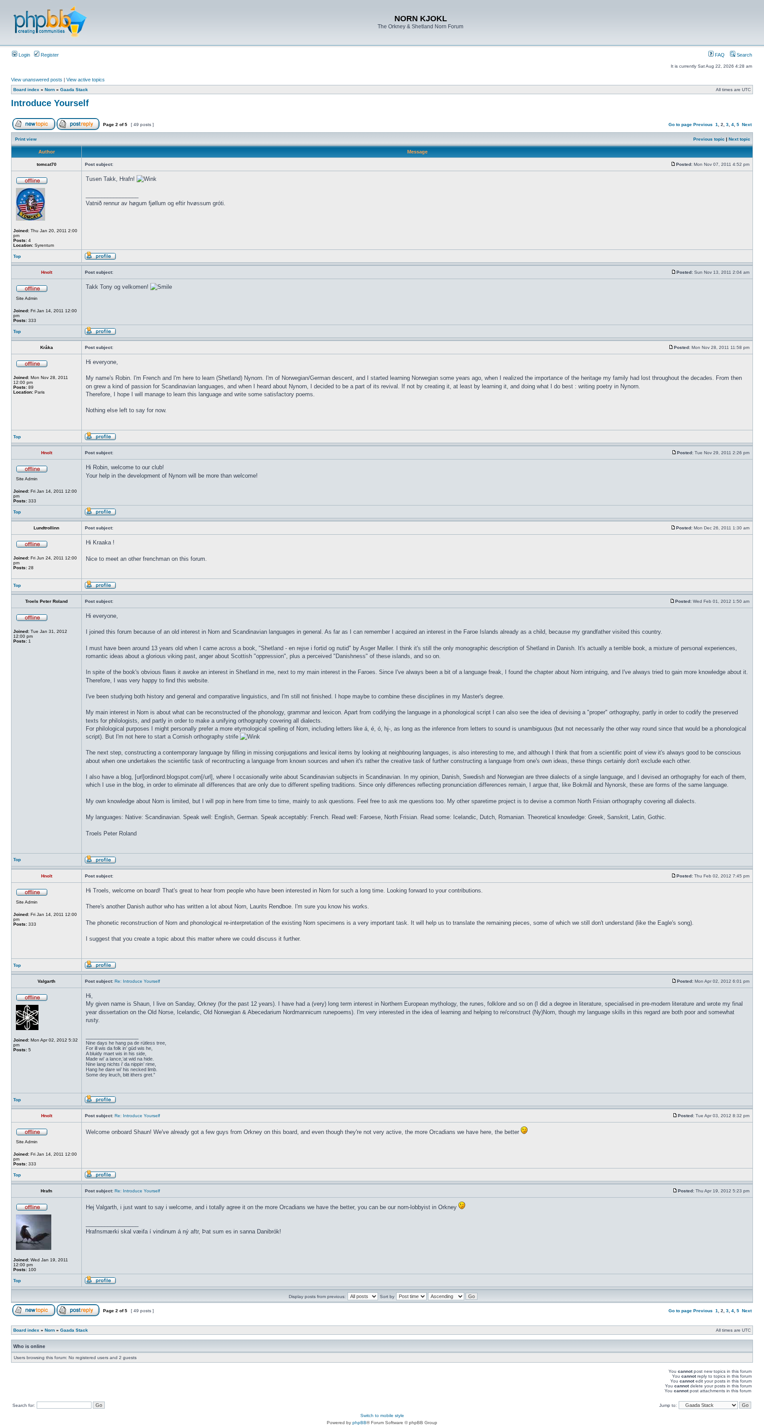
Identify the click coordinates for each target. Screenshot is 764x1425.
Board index (26, 89)
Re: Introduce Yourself (137, 981)
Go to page (680, 124)
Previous (703, 124)
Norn (50, 89)
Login (23, 54)
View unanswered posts (36, 79)
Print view (26, 139)
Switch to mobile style (382, 1415)
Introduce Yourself (50, 103)
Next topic (739, 139)
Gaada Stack (74, 89)
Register (49, 54)
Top (17, 256)
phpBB (359, 1422)
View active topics (85, 79)
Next (747, 124)
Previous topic (709, 139)
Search (743, 54)
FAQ (719, 54)
